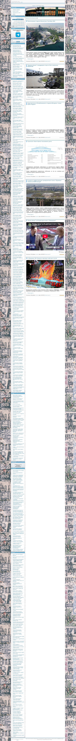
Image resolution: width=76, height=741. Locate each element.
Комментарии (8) (47, 254)
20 (22, 23)
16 (16, 23)
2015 (30, 18)
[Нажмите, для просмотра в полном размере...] (45, 164)
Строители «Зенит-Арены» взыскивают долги (39, 141)
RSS (22, 2)
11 (19, 22)
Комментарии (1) (47, 295)
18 (19, 23)
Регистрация (39, 5)
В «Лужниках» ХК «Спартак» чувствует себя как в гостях (42, 258)
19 (21, 23)
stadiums (37, 61)
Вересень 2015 (20, 18)
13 (22, 22)
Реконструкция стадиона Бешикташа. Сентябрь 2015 (41, 21)
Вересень (34, 18)
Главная (33, 5)
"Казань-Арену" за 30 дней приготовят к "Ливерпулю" (41, 220)
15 (14, 23)
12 (21, 22)
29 (14, 26)
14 (13, 23)
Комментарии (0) (47, 99)
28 (13, 26)
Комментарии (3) (47, 61)
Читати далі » (30, 58)
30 (16, 26)
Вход (43, 5)
